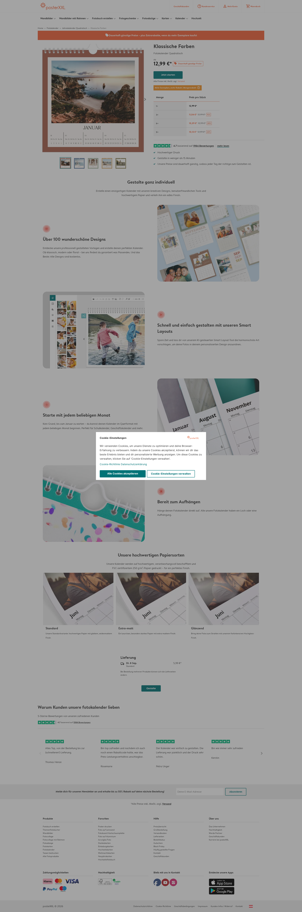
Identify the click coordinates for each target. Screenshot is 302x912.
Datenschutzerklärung (134, 464)
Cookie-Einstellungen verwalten (171, 473)
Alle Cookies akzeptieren (122, 473)
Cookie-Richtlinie (110, 464)
